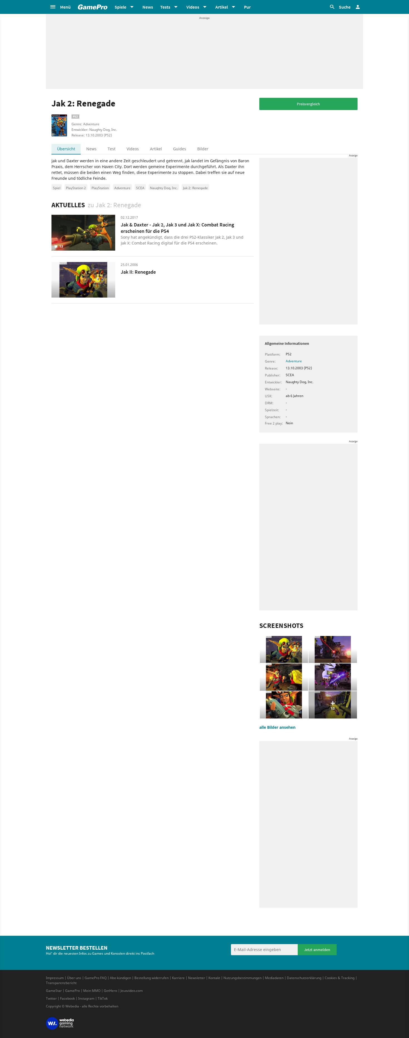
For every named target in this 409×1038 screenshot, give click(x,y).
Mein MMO (91, 990)
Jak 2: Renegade (195, 188)
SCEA (140, 188)
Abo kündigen (120, 977)
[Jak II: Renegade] (83, 280)
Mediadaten (274, 977)
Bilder (202, 148)
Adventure (122, 188)
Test (111, 148)
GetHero (110, 990)
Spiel (56, 188)
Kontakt (214, 977)
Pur (247, 7)
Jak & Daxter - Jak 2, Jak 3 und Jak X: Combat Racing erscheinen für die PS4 (177, 227)
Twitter (51, 998)
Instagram (86, 998)
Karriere (178, 977)
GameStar (54, 990)
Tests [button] (165, 7)
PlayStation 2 (76, 188)
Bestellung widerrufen (151, 977)
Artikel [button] (221, 7)
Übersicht (66, 148)
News (147, 7)
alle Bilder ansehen (277, 727)
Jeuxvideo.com (131, 990)
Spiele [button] (120, 7)
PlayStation (100, 188)
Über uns (74, 977)
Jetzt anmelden (317, 949)
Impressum (55, 977)
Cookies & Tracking (339, 977)
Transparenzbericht (61, 982)
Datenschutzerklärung (304, 977)
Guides (179, 148)
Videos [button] (192, 7)
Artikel (156, 148)
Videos (133, 148)
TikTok (103, 998)
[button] (60, 7)
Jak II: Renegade (138, 272)
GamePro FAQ (96, 977)
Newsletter (196, 977)
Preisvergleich (308, 103)
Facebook (67, 998)
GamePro (72, 990)
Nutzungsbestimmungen (242, 977)
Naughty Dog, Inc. (164, 188)
